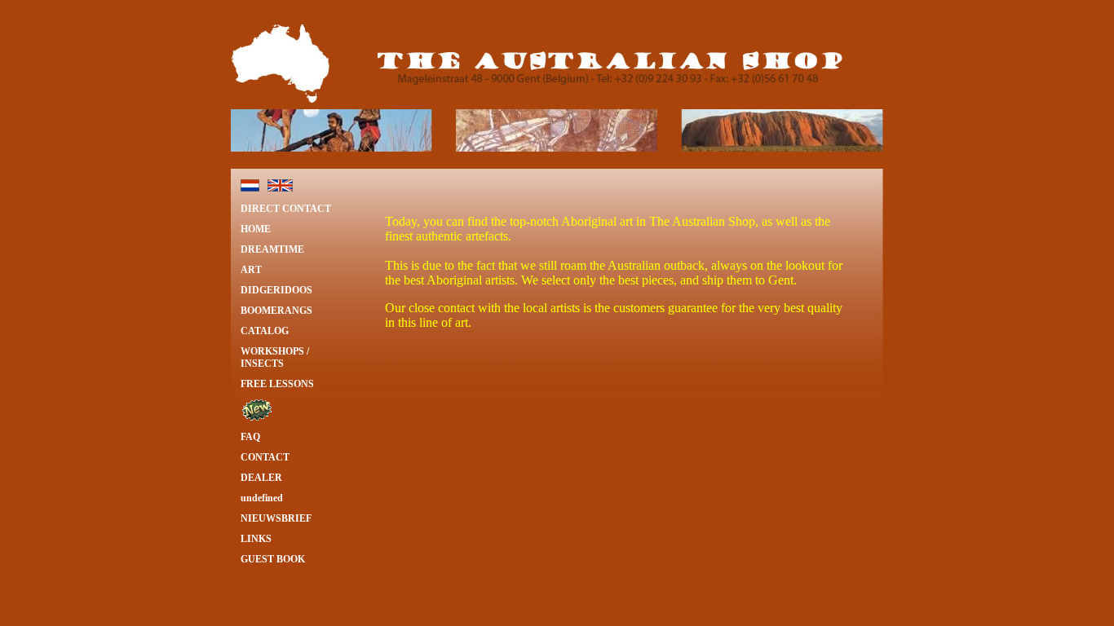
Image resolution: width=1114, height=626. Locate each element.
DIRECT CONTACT (286, 208)
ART (251, 270)
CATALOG (265, 331)
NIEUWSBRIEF (276, 518)
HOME (256, 229)
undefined (262, 498)
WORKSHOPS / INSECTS (275, 357)
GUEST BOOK (273, 559)
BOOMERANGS (276, 310)
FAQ (250, 437)
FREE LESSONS (277, 384)
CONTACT (265, 457)
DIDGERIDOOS (276, 290)
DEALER (261, 477)
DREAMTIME (272, 249)
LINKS (256, 538)
